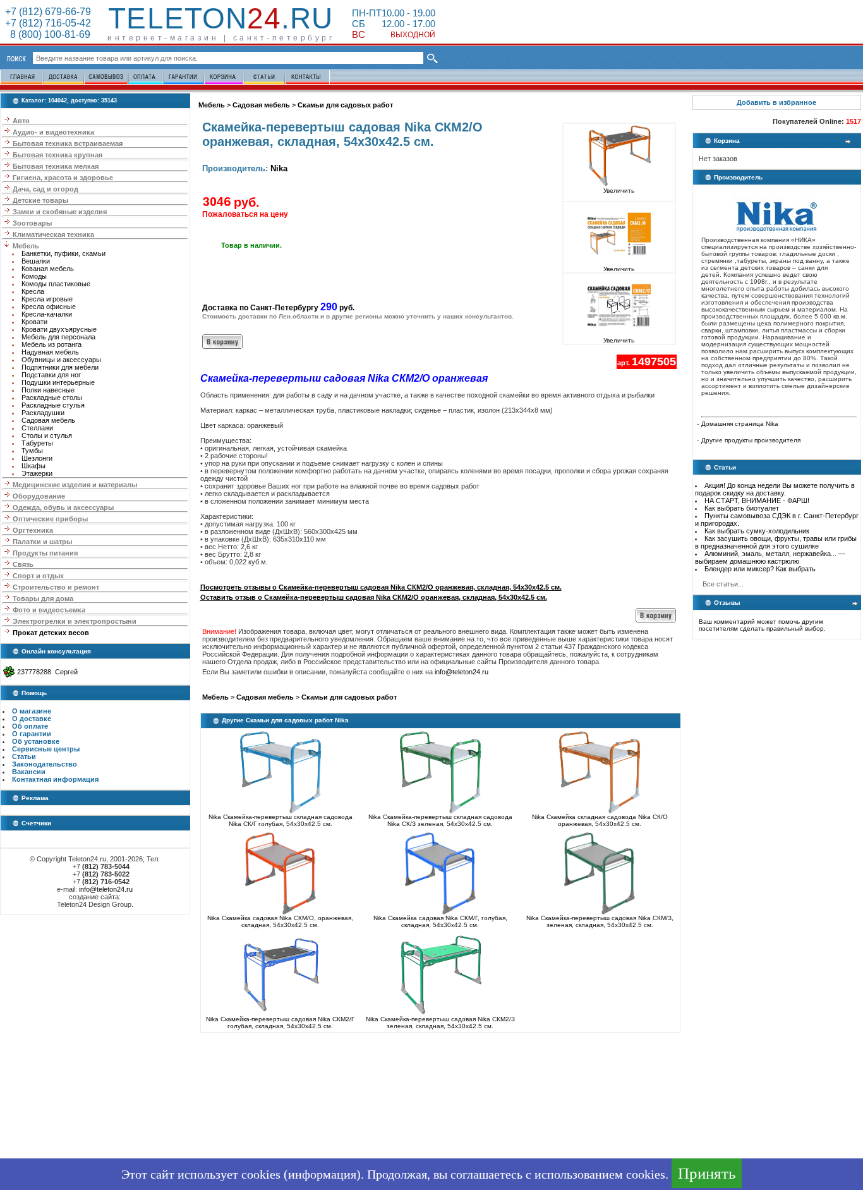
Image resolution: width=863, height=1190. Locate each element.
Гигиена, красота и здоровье (63, 177)
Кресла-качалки (46, 314)
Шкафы (33, 466)
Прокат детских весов (51, 632)
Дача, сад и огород (45, 189)
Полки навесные (48, 390)
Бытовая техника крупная (57, 155)
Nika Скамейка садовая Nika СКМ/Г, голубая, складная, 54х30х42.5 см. (440, 921)
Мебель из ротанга (51, 344)
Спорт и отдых (38, 576)
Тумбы (32, 450)
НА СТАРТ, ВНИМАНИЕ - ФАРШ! (756, 500)
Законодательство (44, 764)
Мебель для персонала (58, 337)
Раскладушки (42, 412)
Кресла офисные (48, 306)
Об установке (35, 741)
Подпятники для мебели (60, 367)
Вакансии (28, 771)
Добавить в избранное (776, 102)
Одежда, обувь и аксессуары (63, 507)
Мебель (26, 246)
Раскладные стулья (53, 405)
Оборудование (39, 496)
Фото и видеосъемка (49, 610)
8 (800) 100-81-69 (47, 34)
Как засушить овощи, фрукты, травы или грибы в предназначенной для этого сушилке (776, 542)
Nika (278, 168)
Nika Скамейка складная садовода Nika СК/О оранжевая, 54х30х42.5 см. (600, 820)
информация (322, 1174)
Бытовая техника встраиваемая (68, 143)
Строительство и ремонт (56, 587)
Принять (706, 1173)
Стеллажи (37, 428)
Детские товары (40, 200)
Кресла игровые (47, 299)
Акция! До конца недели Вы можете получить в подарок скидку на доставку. (775, 489)
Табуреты (37, 443)
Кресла (32, 291)
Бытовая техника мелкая (56, 166)
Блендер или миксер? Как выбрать (760, 569)
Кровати (34, 321)
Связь (23, 564)
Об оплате (30, 726)
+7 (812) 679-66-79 (48, 11)
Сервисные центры (46, 749)
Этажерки (36, 473)
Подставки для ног (51, 375)
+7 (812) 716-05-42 (48, 23)
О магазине (31, 711)
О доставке (31, 718)
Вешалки (35, 261)
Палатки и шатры (42, 541)
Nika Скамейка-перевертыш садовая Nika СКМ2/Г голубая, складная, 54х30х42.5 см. (280, 1022)
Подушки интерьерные (58, 382)
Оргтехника (33, 530)
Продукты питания (45, 553)
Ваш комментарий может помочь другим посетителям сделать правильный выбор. (762, 625)
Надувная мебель (50, 352)
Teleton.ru (220, 18)
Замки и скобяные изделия (60, 212)
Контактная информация (55, 779)
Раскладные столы (51, 397)
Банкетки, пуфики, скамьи (63, 253)
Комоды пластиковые (55, 284)
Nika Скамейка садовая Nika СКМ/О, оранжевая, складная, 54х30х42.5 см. (280, 921)
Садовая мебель (48, 420)
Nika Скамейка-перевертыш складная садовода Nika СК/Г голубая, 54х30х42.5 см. (280, 820)
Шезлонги (36, 458)
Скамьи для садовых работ (345, 105)
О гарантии (31, 734)
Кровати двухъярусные (59, 329)
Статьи (24, 756)
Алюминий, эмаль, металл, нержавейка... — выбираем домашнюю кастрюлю (770, 557)
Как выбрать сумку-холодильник (756, 531)
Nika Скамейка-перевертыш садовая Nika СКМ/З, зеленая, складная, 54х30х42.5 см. (599, 921)
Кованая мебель (47, 268)
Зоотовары (32, 223)
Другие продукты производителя (750, 440)
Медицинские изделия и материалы (75, 485)
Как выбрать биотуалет (741, 508)
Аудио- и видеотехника (53, 132)
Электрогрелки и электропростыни (74, 621)
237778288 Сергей (47, 672)
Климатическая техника (53, 234)
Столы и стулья (46, 435)
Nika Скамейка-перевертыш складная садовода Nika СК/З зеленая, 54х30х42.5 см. (440, 820)
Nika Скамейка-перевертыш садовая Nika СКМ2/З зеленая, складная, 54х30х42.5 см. (440, 1022)
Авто (21, 120)
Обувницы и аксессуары (61, 359)
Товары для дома (43, 598)
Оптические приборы (50, 519)
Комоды (34, 276)
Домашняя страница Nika (739, 423)
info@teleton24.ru (106, 889)
